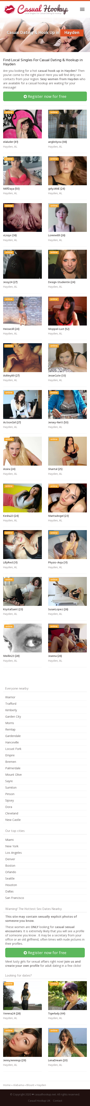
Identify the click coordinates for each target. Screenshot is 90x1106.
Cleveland (11, 813)
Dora (8, 807)
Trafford (10, 704)
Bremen (10, 762)
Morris (9, 723)
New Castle (13, 820)
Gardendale (13, 736)
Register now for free (46, 96)
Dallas (9, 891)
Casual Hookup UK (39, 1100)
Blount (30, 1085)
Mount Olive (13, 775)
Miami (9, 840)
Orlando (10, 872)
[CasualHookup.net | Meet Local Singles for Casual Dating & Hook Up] (36, 9)
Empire (10, 755)
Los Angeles (13, 853)
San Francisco (14, 898)
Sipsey (9, 800)
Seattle (10, 878)
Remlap (10, 729)
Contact (57, 1100)
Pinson (9, 794)
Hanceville (12, 742)
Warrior (10, 697)
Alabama (18, 1085)
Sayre (9, 781)
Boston (10, 865)
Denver (10, 859)
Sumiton (11, 787)
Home (7, 1085)
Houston (11, 885)
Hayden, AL (10, 147)
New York (11, 846)
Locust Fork (13, 749)
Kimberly (11, 710)
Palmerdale (13, 768)
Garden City (13, 716)
